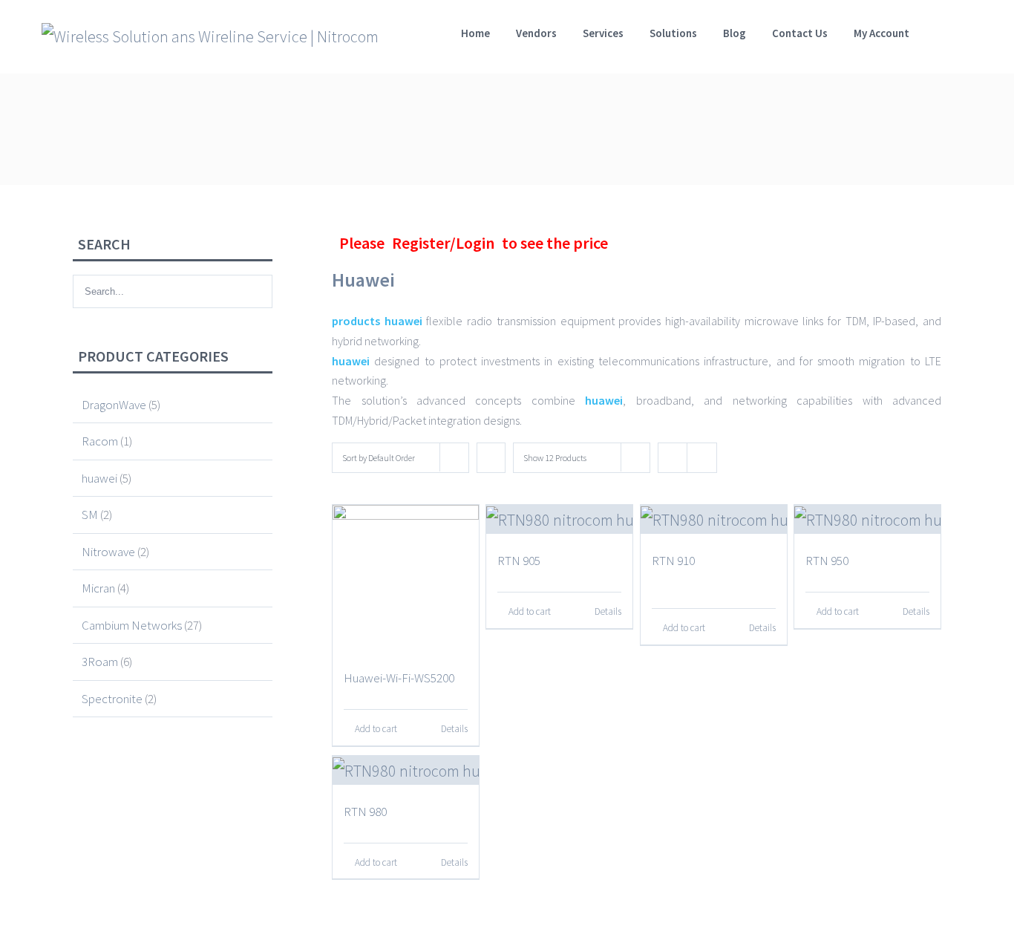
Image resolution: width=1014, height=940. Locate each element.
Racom (100, 441)
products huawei (377, 320)
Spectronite (112, 699)
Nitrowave (108, 552)
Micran (98, 588)
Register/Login (443, 242)
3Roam (100, 661)
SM (90, 514)
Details (454, 728)
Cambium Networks (132, 625)
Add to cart (376, 728)
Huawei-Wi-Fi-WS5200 (399, 678)
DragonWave (114, 404)
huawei (351, 360)
